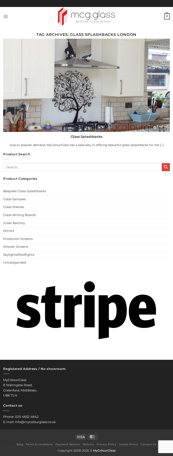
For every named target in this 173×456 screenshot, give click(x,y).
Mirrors (8, 231)
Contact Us (148, 444)
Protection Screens (18, 239)
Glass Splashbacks (86, 137)
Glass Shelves (13, 207)
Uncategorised (14, 262)
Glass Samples (14, 199)
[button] (5, 16)
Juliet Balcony (14, 223)
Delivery (88, 444)
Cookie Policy (128, 444)
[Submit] (166, 167)
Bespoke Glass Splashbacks (24, 191)
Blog (20, 444)
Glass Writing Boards (19, 215)
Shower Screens (15, 247)
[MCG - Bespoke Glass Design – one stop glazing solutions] (86, 16)
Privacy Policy (106, 444)
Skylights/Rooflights (18, 255)
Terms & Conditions (39, 444)
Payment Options (67, 444)
